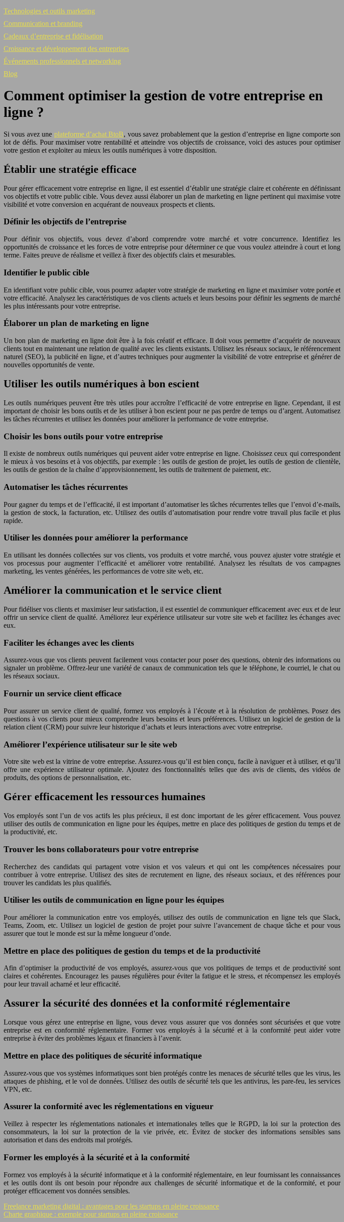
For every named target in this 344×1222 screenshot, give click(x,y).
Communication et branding (43, 23)
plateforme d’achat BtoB (89, 134)
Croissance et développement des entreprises (66, 48)
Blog (10, 73)
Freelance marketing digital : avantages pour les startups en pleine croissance (111, 1206)
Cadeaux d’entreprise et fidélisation (53, 36)
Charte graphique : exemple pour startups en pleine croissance (91, 1214)
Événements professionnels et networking (62, 61)
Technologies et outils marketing (49, 11)
